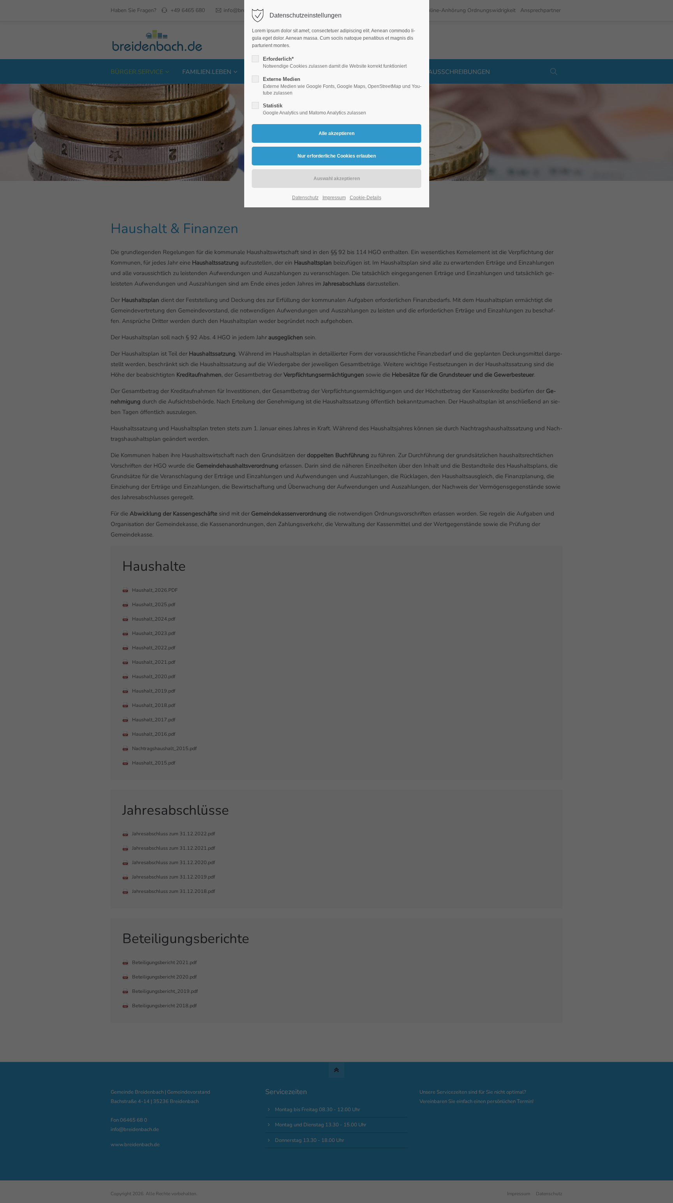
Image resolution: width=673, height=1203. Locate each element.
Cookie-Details (365, 197)
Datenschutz (305, 197)
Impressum (334, 197)
